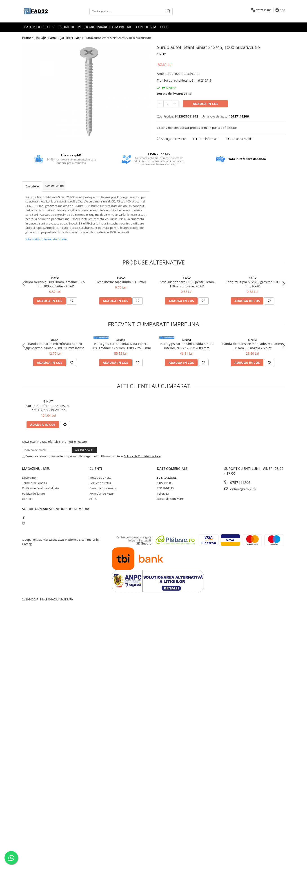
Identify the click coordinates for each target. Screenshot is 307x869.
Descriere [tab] (32, 186)
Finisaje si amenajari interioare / (59, 38)
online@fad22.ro (242, 489)
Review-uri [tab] (54, 186)
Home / (28, 38)
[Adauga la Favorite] (72, 300)
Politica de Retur (100, 483)
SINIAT (161, 54)
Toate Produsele (36, 27)
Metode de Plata (100, 478)
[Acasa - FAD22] (44, 11)
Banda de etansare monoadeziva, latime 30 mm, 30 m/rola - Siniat (252, 346)
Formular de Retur (101, 493)
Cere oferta (146, 27)
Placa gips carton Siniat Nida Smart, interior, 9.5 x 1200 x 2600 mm (187, 346)
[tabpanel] (86, 91)
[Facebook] (23, 518)
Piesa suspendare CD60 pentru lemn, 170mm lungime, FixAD (187, 284)
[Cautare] (169, 11)
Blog (164, 27)
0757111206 (239, 482)
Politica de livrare (33, 493)
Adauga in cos (205, 104)
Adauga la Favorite (173, 139)
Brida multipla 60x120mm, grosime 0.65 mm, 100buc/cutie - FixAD (55, 284)
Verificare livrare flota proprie (105, 27)
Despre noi (29, 478)
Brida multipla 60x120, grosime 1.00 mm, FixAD (252, 284)
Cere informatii (207, 139)
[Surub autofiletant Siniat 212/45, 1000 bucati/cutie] (86, 91)
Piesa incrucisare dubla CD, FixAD (121, 282)
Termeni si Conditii (34, 483)
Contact (27, 499)
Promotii (66, 27)
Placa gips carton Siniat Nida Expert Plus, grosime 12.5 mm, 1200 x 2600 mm (121, 346)
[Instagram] (23, 523)
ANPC (93, 499)
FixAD (55, 278)
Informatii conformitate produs (46, 239)
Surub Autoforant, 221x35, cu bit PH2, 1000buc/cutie (48, 408)
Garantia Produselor (102, 488)
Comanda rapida (240, 139)
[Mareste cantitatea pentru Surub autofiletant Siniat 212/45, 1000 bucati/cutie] (175, 103)
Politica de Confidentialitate (142, 456)
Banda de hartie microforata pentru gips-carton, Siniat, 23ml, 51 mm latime (55, 346)
